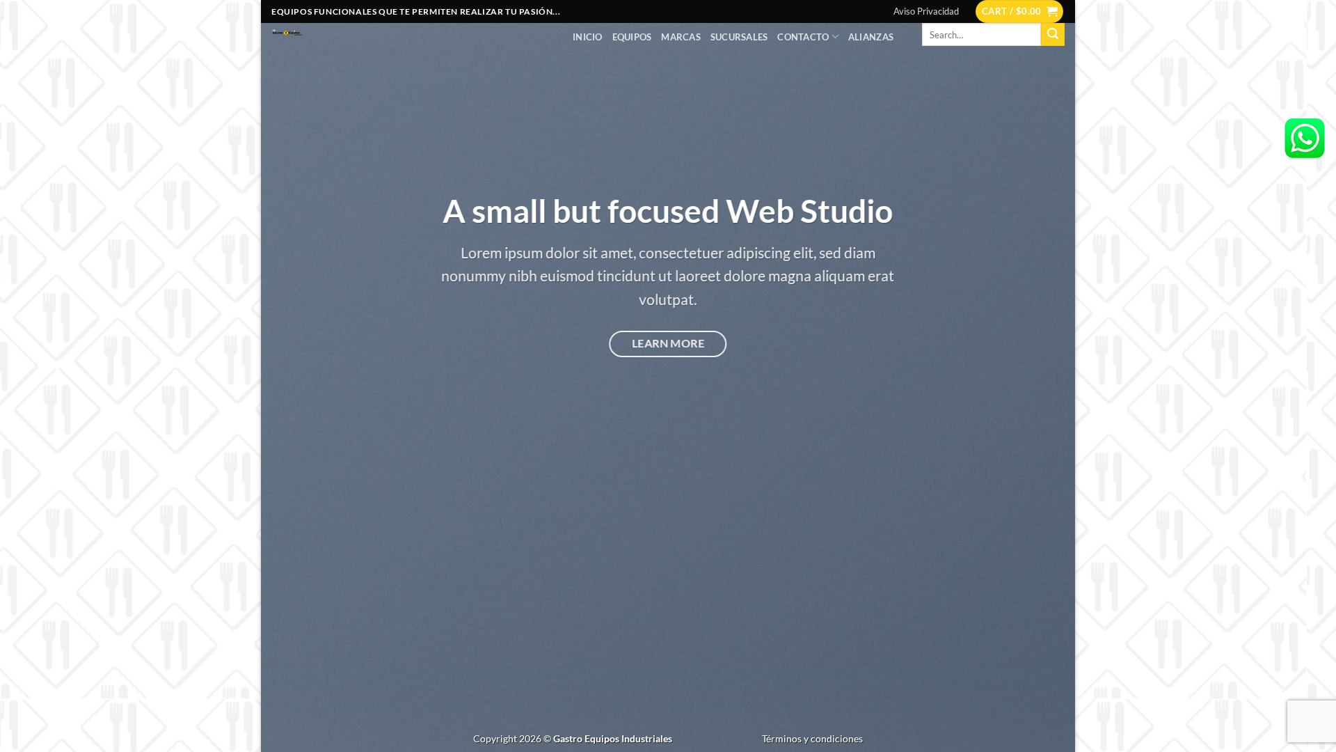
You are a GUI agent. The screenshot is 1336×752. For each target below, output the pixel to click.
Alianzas (870, 36)
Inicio (588, 36)
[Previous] (295, 376)
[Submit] (1053, 35)
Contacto (803, 36)
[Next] (1040, 376)
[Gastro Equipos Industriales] (411, 33)
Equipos (632, 36)
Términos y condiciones (812, 738)
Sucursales (739, 36)
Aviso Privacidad (926, 11)
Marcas (681, 36)
